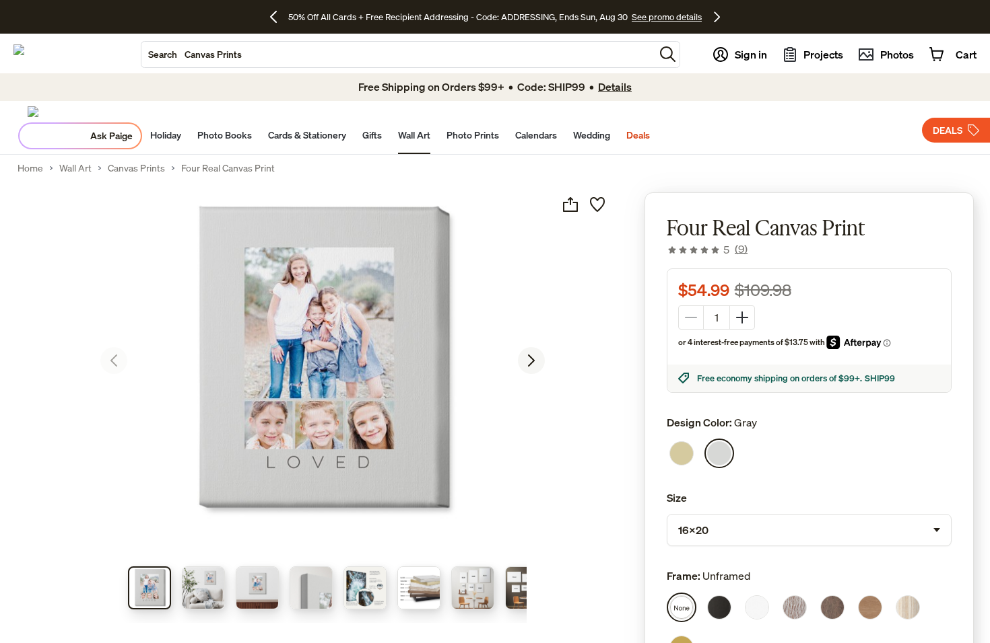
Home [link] (30, 168)
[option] (681, 453)
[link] (707, 249)
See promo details (667, 17)
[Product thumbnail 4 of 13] (311, 587)
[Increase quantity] (742, 317)
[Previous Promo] (278, 17)
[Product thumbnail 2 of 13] (203, 587)
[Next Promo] (717, 16)
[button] (668, 54)
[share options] (570, 204)
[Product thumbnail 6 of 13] (418, 587)
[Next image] (531, 360)
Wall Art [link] (75, 168)
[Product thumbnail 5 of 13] (365, 587)
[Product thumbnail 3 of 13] (257, 587)
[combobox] (398, 54)
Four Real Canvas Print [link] (228, 168)
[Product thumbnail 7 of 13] (472, 587)
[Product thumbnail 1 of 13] (149, 587)
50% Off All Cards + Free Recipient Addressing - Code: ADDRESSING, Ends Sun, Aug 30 (458, 17)
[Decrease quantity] (691, 317)
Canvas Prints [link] (136, 168)
